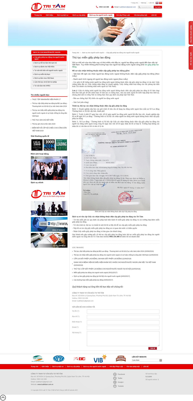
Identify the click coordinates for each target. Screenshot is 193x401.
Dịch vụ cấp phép (78, 15)
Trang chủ (134, 3)
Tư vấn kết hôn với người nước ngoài (48, 70)
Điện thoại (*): (77, 322)
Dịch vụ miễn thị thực (42, 74)
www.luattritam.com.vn (45, 384)
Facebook (121, 374)
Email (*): (75, 327)
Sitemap (143, 3)
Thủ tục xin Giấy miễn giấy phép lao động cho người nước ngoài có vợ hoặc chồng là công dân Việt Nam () (116, 255)
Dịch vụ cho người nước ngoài (100, 15)
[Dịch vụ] (48, 201)
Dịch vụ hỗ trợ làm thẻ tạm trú (45, 63)
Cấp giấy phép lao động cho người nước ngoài (49, 58)
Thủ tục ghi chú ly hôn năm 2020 (43, 124)
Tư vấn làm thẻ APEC (42, 86)
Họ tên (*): (75, 311)
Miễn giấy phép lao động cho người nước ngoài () (95, 273)
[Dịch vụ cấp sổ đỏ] (49, 248)
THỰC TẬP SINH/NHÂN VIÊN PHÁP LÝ (46, 99)
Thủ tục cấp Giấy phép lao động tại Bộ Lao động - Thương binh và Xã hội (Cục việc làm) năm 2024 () (114, 251)
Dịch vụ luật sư (62, 15)
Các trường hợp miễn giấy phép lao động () (93, 280)
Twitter (120, 378)
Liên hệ (151, 3)
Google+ (121, 382)
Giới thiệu (49, 15)
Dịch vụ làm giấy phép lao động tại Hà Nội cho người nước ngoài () (102, 276)
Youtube (121, 386)
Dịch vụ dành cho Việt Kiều (44, 67)
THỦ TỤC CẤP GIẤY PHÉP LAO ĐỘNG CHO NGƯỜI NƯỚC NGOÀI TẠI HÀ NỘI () (107, 269)
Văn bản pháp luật (140, 15)
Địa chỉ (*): (76, 316)
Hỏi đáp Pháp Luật (123, 15)
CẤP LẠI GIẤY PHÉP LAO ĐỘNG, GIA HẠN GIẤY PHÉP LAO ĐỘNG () (102, 259)
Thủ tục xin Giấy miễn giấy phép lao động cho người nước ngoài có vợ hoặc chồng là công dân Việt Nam (49, 113)
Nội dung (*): (76, 333)
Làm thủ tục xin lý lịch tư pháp (45, 82)
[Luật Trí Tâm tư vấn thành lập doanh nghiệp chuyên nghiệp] (45, 3)
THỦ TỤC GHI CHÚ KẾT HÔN (43, 120)
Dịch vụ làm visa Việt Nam (44, 78)
